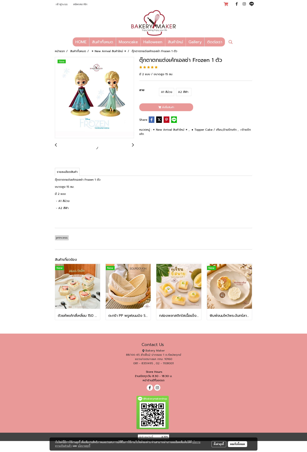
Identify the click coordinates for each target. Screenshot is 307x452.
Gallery (195, 42)
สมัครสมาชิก (80, 4)
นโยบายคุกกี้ (84, 445)
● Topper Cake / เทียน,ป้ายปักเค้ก (215, 130)
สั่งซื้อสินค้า (167, 107)
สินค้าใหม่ (175, 42)
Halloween (152, 42)
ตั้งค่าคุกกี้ (219, 444)
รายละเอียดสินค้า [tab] (67, 172)
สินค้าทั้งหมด (102, 42)
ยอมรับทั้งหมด (237, 444)
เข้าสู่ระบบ (62, 4)
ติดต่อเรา (214, 42)
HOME (81, 42)
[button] (231, 42)
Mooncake (128, 42)
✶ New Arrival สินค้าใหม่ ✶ (171, 130)
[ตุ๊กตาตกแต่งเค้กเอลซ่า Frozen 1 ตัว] (94, 97)
